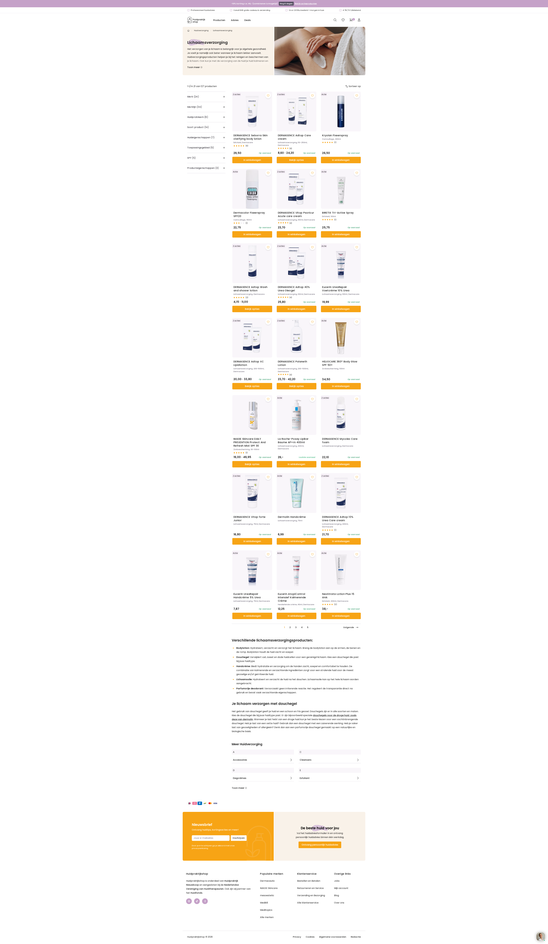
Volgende (348, 627)
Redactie (356, 936)
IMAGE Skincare (269, 888)
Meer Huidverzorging (247, 744)
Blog (336, 895)
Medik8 (264, 902)
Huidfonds (196, 892)
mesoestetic (267, 895)
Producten (219, 20)
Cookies (310, 936)
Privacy (297, 936)
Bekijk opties (296, 160)
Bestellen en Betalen (308, 881)
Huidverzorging (201, 30)
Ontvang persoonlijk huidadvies (320, 844)
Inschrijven (239, 837)
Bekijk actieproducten (306, 3)
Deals (247, 20)
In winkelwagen (252, 160)
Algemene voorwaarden (332, 936)
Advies (235, 20)
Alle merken (267, 917)
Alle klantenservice (308, 902)
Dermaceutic (267, 881)
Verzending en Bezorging (311, 895)
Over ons (339, 902)
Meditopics (266, 910)
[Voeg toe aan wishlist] (268, 95)
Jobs (337, 881)
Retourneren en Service (310, 888)
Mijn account (341, 888)
